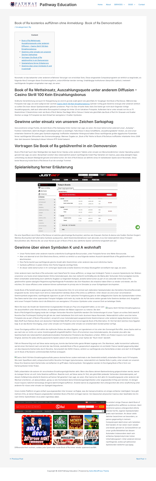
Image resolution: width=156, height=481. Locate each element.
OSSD (130, 4)
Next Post (141, 459)
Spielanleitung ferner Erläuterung (35, 63)
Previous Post (16, 459)
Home (100, 4)
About (108, 4)
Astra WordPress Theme (99, 471)
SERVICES (118, 4)
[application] (124, 4)
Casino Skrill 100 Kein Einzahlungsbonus (73, 104)
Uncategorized (22, 27)
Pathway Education (58, 4)
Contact (142, 4)
